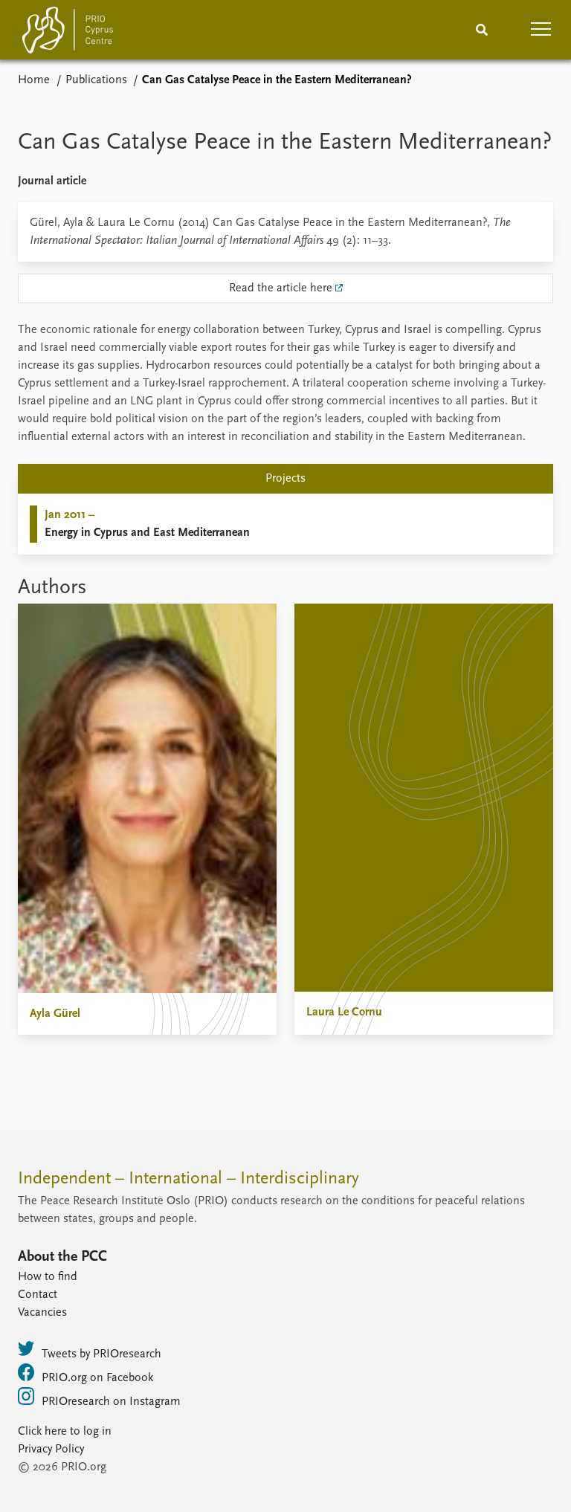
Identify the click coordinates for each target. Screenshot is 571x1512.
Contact (37, 1295)
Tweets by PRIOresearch (101, 1354)
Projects (285, 479)
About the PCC (62, 1257)
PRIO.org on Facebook (97, 1378)
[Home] (67, 33)
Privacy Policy (51, 1450)
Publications (96, 80)
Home (34, 80)
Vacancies (42, 1313)
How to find (47, 1277)
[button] (541, 29)
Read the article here (280, 288)
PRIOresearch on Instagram (111, 1402)
